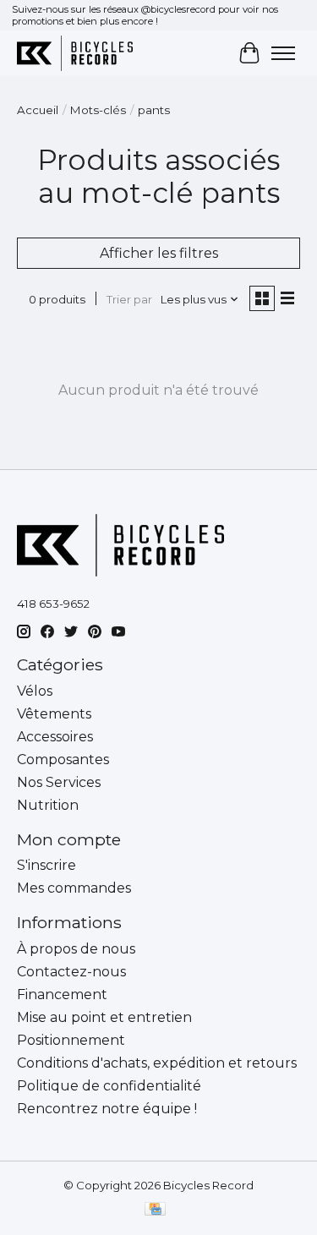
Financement (62, 994)
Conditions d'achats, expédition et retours (157, 1063)
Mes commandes (74, 888)
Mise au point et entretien (104, 1017)
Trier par (129, 299)
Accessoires (55, 737)
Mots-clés (98, 110)
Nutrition (48, 805)
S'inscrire (46, 865)
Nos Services (59, 782)
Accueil (37, 110)
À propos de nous (76, 949)
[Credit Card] (155, 1210)
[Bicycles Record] (75, 53)
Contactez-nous (71, 972)
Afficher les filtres (159, 253)
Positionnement (71, 1040)
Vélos (34, 691)
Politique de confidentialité (109, 1086)
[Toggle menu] (283, 53)
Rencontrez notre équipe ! (107, 1109)
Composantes (63, 759)
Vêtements (54, 714)
